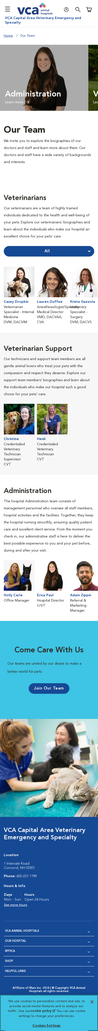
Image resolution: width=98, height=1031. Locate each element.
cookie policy (42, 1011)
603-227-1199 (27, 876)
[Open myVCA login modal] (67, 10)
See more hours (15, 905)
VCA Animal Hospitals (22, 931)
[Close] (91, 1001)
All (47, 251)
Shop (9, 961)
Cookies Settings (46, 1025)
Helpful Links (15, 971)
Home (8, 35)
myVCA (10, 951)
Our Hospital (15, 941)
